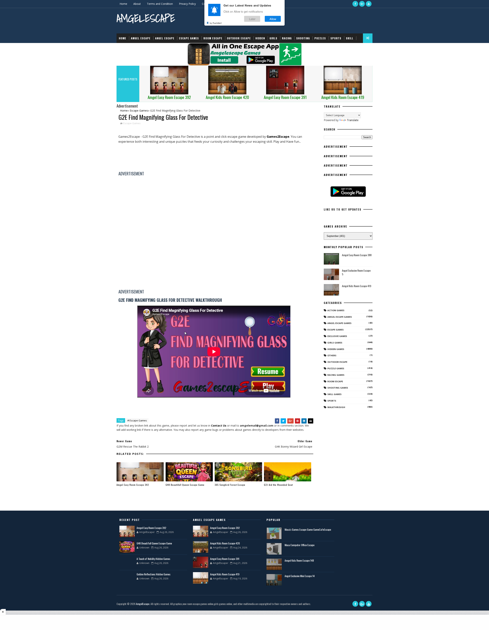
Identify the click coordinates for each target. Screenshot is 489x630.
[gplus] (362, 4)
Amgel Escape (141, 38)
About (137, 4)
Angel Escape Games (339, 323)
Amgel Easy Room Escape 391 (224, 559)
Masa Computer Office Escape (299, 545)
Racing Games (335, 374)
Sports (335, 38)
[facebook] (355, 4)
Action (124, 48)
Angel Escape (164, 38)
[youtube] (369, 4)
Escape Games (189, 38)
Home (123, 4)
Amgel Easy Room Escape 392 (133, 484)
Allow (273, 19)
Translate (353, 120)
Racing (287, 38)
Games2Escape (278, 136)
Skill (349, 38)
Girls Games (334, 342)
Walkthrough (336, 407)
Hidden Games (335, 349)
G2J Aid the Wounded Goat (278, 484)
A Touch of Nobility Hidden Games (153, 559)
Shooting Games (337, 387)
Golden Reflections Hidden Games (153, 574)
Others (331, 355)
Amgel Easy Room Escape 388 (357, 255)
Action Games (335, 310)
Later (252, 19)
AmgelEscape (146, 18)
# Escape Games (137, 420)
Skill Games (334, 394)
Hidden (260, 38)
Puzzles (320, 38)
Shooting (303, 38)
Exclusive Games (337, 336)
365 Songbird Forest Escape (230, 484)
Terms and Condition (160, 4)
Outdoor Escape (239, 38)
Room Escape (212, 38)
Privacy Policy (187, 4)
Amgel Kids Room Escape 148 (299, 560)
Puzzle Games (335, 368)
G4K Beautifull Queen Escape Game (185, 484)
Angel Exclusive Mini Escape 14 (300, 576)
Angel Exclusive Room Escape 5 (356, 272)
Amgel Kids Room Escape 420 (225, 543)
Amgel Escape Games (339, 316)
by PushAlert (216, 22)
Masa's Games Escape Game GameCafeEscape (308, 529)
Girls (273, 38)
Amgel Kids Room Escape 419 (356, 286)
